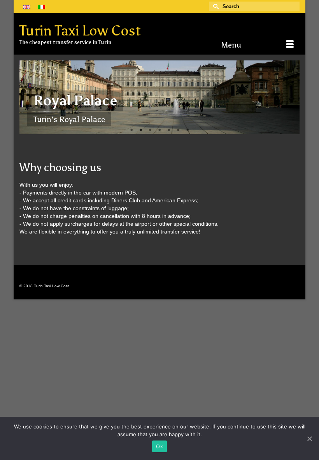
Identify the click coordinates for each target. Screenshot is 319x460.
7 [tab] (187, 130)
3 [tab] (150, 130)
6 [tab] (178, 130)
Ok (159, 446)
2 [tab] (141, 130)
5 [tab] (169, 130)
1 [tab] (131, 130)
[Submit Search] (215, 6)
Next (290, 97)
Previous (28, 97)
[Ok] (309, 438)
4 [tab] (159, 130)
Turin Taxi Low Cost (80, 30)
